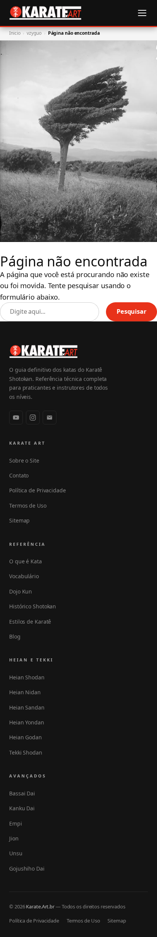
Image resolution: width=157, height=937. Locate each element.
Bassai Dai (22, 793)
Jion (14, 838)
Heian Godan (25, 737)
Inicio (14, 33)
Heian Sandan (27, 707)
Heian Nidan (25, 692)
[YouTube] (16, 417)
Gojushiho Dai (27, 868)
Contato (19, 475)
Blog (15, 636)
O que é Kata (25, 561)
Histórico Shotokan (32, 606)
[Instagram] (33, 417)
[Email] (49, 417)
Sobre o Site (24, 460)
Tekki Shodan (25, 752)
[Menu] (142, 13)
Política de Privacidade (37, 490)
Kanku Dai (22, 808)
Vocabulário (24, 576)
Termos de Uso (27, 505)
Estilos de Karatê (30, 621)
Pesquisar (131, 311)
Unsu (15, 853)
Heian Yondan (26, 722)
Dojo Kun (20, 591)
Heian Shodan (27, 677)
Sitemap (19, 520)
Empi (15, 823)
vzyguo (34, 33)
